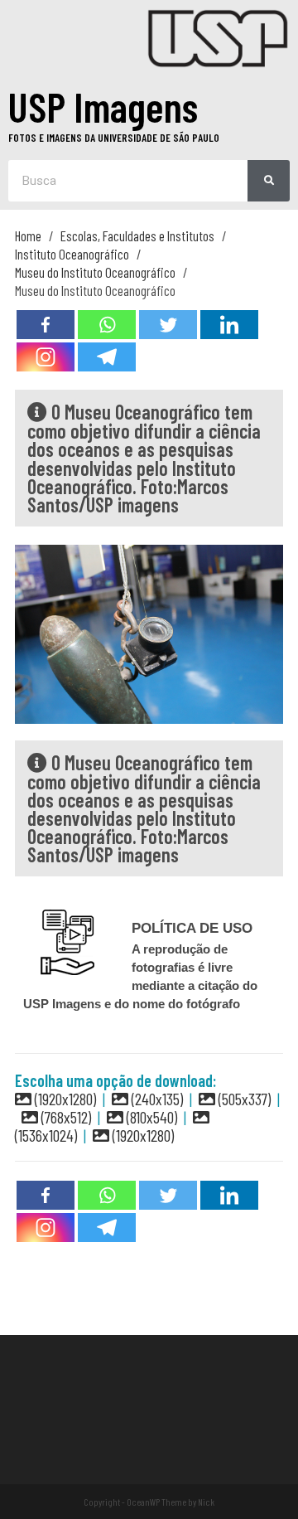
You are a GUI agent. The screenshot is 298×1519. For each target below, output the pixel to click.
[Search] (269, 180)
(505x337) (243, 1099)
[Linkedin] (229, 324)
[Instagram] (45, 356)
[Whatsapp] (107, 324)
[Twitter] (168, 324)
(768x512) (64, 1117)
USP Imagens (103, 106)
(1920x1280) (63, 1099)
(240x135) (155, 1099)
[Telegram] (107, 356)
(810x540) (150, 1117)
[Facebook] (45, 324)
